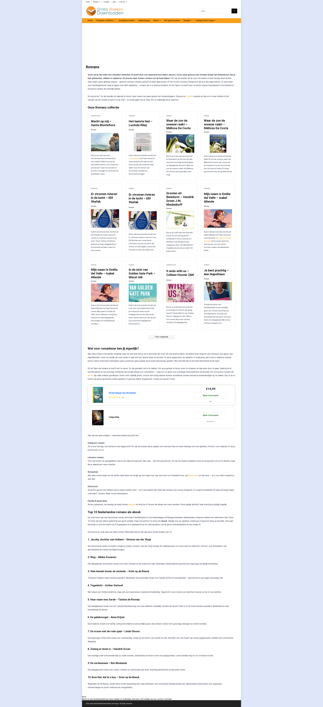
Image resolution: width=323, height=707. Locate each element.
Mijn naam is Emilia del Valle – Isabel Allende (217, 197)
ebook (90, 375)
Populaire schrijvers (104, 20)
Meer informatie (210, 395)
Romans (132, 116)
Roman (169, 116)
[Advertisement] (161, 42)
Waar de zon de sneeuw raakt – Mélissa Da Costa (178, 124)
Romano (93, 130)
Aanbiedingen (144, 20)
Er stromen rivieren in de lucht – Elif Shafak (104, 197)
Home (88, 2)
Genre (156, 20)
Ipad (114, 2)
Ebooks (95, 2)
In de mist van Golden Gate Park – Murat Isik (142, 273)
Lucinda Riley (134, 158)
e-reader (189, 96)
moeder (131, 504)
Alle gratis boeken (172, 20)
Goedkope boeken (127, 20)
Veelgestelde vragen (205, 20)
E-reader (106, 2)
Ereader (186, 20)
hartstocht (193, 475)
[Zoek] (234, 11)
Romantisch (96, 116)
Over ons (122, 2)
